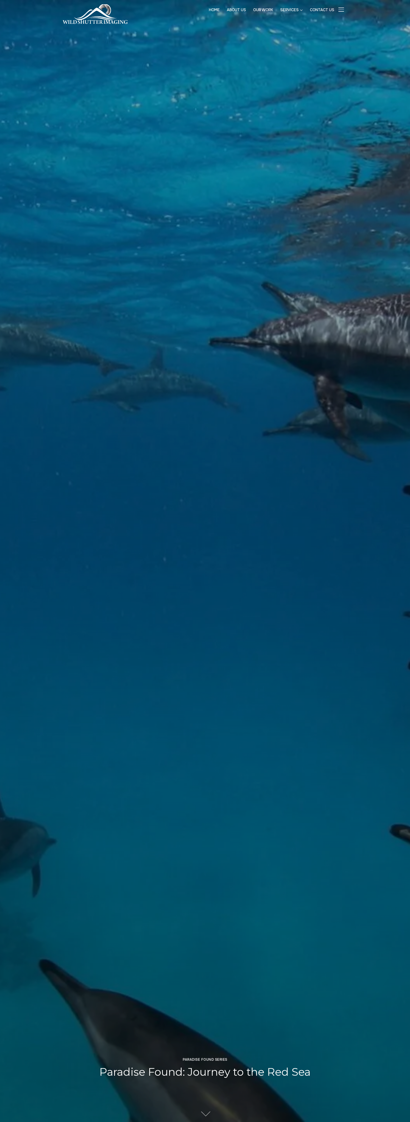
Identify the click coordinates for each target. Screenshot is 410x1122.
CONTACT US (322, 9)
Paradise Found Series (205, 1059)
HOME (214, 9)
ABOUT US (236, 9)
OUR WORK (263, 9)
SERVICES (289, 9)
